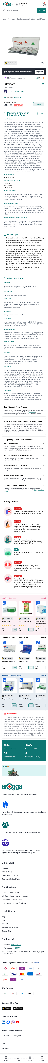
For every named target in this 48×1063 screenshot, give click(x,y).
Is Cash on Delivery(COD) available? (16, 465)
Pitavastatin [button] (17, 97)
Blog (3, 917)
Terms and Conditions (10, 875)
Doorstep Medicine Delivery (12, 900)
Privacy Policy (7, 872)
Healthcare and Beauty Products (14, 903)
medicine (32, 412)
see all (43, 598)
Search (42, 10)
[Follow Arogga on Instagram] (13, 1022)
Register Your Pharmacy (10, 927)
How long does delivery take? (14, 475)
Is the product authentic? (12, 444)
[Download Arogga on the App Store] (18, 1008)
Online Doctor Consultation (11, 892)
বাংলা (42, 113)
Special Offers (7, 931)
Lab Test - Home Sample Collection (15, 896)
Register (39, 72)
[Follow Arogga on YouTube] (17, 1022)
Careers (5, 868)
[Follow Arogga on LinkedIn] (3, 1022)
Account (5, 924)
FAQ (3, 920)
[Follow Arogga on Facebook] (8, 1022)
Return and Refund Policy (11, 879)
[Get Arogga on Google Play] (6, 1008)
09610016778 (16, 944)
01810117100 (18, 948)
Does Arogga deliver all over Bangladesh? (18, 455)
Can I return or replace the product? (15, 485)
